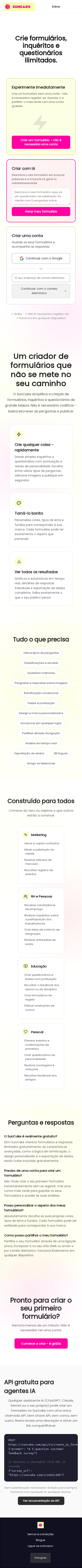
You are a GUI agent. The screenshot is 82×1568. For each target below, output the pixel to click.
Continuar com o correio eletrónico (39, 291)
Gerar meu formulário (41, 211)
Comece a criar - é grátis (41, 1343)
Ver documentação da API (41, 1501)
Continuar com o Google (44, 258)
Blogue (40, 1540)
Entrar (56, 7)
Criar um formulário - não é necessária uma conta (41, 142)
